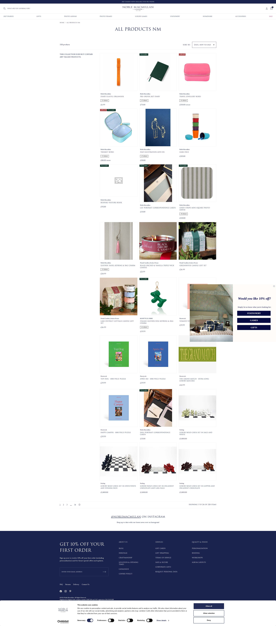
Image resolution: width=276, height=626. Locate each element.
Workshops (197, 558)
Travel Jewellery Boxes (190, 97)
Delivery (76, 584)
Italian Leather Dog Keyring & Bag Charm (156, 322)
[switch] (111, 620)
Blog (121, 548)
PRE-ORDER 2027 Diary (150, 97)
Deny (209, 620)
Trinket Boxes (107, 152)
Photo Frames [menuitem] (106, 16)
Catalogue (124, 569)
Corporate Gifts (163, 567)
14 (75, 504)
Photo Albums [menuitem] (70, 16)
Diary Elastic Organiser (112, 97)
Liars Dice (184, 152)
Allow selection (209, 613)
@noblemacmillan (126, 517)
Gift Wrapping (162, 553)
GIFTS (254, 327)
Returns (68, 584)
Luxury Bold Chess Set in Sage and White (195, 434)
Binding (196, 553)
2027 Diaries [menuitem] (8, 16)
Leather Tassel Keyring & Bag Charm (118, 266)
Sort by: (186, 44)
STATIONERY (254, 313)
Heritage (123, 553)
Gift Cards (160, 548)
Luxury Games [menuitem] (141, 16)
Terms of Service (163, 558)
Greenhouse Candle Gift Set (192, 266)
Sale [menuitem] (271, 16)
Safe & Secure (161, 562)
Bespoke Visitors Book (111, 203)
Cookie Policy (125, 574)
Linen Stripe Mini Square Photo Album (194, 209)
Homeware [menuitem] (207, 16)
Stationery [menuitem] (175, 16)
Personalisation (200, 548)
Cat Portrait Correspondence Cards (158, 208)
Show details (161, 620)
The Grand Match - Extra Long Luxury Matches (194, 380)
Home (62, 23)
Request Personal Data (166, 572)
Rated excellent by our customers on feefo (141, 2)
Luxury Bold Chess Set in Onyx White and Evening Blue (118, 487)
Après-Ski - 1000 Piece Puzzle (153, 379)
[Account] (267, 8)
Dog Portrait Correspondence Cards (155, 434)
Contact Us (85, 584)
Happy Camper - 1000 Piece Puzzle (116, 433)
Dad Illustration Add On (152, 152)
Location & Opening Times (128, 563)
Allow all (209, 606)
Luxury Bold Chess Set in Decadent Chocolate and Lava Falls (157, 487)
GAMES (254, 320)
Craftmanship (125, 558)
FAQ (61, 584)
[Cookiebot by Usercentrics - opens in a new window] (63, 621)
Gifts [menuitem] (39, 16)
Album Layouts (199, 562)
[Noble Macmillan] (138, 8)
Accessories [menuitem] (240, 16)
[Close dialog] (274, 286)
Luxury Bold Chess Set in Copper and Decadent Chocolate (197, 487)
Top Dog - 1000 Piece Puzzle (113, 379)
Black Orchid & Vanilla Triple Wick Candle (157, 267)
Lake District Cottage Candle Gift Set (117, 322)
